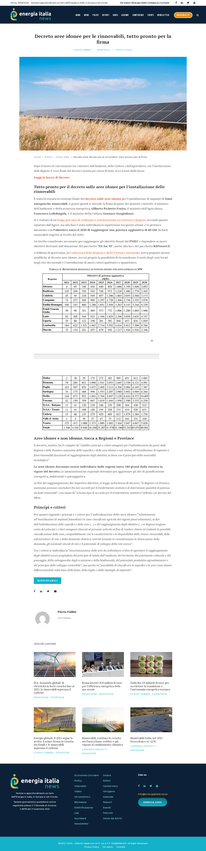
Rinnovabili (47, 580)
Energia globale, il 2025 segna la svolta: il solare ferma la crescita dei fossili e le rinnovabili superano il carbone (54, 743)
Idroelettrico (82, 796)
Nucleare (80, 818)
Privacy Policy (91, 847)
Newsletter (163, 15)
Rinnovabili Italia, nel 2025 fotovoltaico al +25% (146, 739)
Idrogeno (109, 791)
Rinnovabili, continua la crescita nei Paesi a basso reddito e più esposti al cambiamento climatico (102, 741)
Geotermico (110, 786)
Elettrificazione (83, 807)
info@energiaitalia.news (153, 794)
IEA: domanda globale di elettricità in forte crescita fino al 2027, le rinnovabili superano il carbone (54, 687)
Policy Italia (124, 50)
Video (115, 15)
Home (77, 15)
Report (105, 15)
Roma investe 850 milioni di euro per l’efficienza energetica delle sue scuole (102, 686)
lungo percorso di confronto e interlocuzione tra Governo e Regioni (101, 220)
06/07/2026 (106, 694)
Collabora (153, 3)
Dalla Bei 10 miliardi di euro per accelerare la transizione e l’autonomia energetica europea (150, 686)
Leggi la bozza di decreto (52, 177)
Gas (76, 812)
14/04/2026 (137, 750)
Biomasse (80, 802)
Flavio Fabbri (82, 50)
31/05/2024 (103, 50)
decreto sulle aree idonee (103, 199)
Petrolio (108, 812)
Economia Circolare (86, 775)
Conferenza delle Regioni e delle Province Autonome (105, 253)
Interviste (80, 786)
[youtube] (194, 3)
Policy (96, 15)
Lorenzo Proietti (94, 749)
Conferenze (138, 15)
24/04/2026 (159, 694)
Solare (107, 775)
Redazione (41, 697)
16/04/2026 (89, 753)
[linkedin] (182, 3)
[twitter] (188, 3)
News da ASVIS (112, 818)
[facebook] (176, 3)
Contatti (164, 3)
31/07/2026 (57, 697)
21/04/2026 (63, 752)
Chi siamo (125, 3)
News (86, 15)
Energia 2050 (139, 3)
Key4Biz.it (183, 15)
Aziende (125, 15)
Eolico (107, 780)
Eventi (151, 15)
